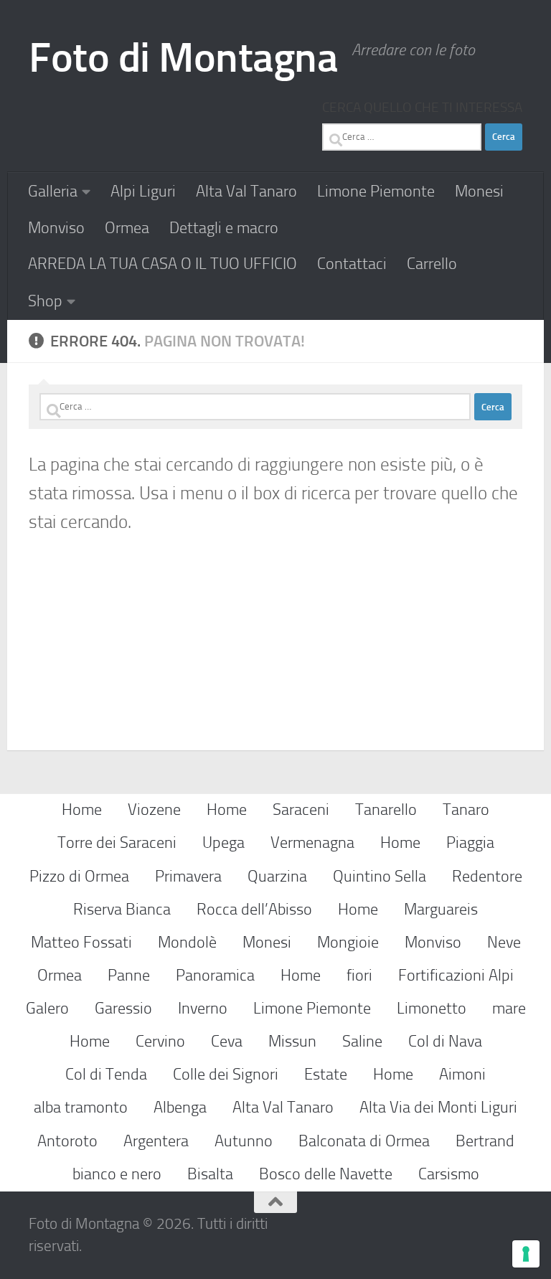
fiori (359, 975)
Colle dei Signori (225, 1074)
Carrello (432, 263)
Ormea (127, 227)
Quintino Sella (379, 876)
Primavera (188, 876)
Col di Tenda (106, 1074)
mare (509, 1008)
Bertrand (485, 1141)
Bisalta (210, 1174)
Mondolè (187, 942)
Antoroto (67, 1141)
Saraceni (301, 809)
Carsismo (448, 1174)
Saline (362, 1041)
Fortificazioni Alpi (456, 975)
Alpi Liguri (143, 191)
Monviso (56, 227)
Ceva (226, 1041)
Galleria (52, 191)
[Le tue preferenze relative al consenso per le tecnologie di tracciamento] (526, 1254)
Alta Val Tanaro (246, 191)
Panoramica (215, 975)
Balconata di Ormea (364, 1141)
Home (82, 809)
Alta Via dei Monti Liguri (438, 1107)
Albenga (180, 1107)
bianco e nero (116, 1174)
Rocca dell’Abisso (254, 909)
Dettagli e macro (223, 227)
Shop (45, 301)
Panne (129, 975)
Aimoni (462, 1074)
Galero (47, 1008)
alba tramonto (81, 1107)
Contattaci (352, 263)
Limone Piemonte (376, 191)
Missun (292, 1041)
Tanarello (386, 809)
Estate (325, 1074)
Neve (504, 942)
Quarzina (277, 876)
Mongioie (348, 942)
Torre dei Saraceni (116, 842)
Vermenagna (312, 842)
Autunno (244, 1141)
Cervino (160, 1041)
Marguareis (441, 909)
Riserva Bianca (122, 909)
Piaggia (470, 842)
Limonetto (431, 1008)
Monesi (479, 191)
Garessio (123, 1008)
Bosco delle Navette (325, 1174)
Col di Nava (445, 1041)
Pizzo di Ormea (79, 876)
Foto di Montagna (183, 57)
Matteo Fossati (81, 942)
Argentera (156, 1141)
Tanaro (466, 809)
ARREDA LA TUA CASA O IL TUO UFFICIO (162, 263)
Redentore (487, 876)
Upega (223, 842)
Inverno (202, 1008)
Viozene (154, 809)
